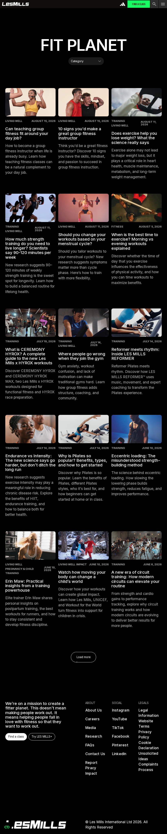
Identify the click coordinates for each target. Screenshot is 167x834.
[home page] (15, 4)
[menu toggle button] (163, 4)
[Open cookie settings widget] (7, 827)
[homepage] (35, 824)
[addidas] (122, 4)
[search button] (154, 4)
